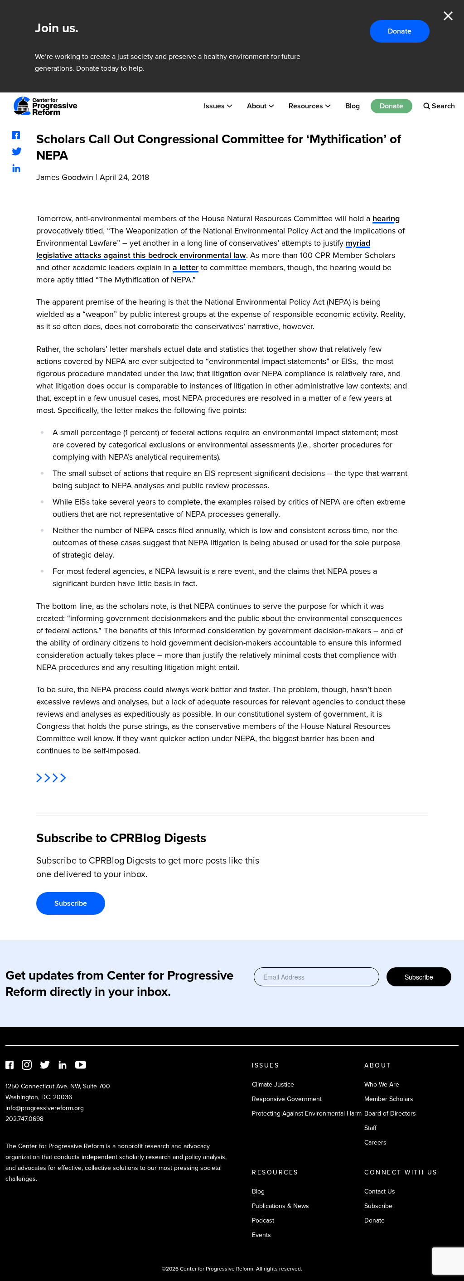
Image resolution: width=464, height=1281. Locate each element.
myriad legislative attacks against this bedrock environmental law (203, 249)
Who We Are (381, 1084)
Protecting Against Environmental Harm (307, 1113)
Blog (352, 106)
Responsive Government (287, 1099)
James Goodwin (64, 177)
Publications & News (280, 1206)
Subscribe (70, 903)
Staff (370, 1128)
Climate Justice (273, 1084)
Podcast (263, 1220)
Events (261, 1235)
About (256, 106)
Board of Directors (390, 1113)
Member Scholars (388, 1099)
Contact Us (379, 1191)
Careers (375, 1142)
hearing (386, 218)
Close (448, 16)
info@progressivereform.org (44, 1108)
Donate (399, 31)
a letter (185, 267)
